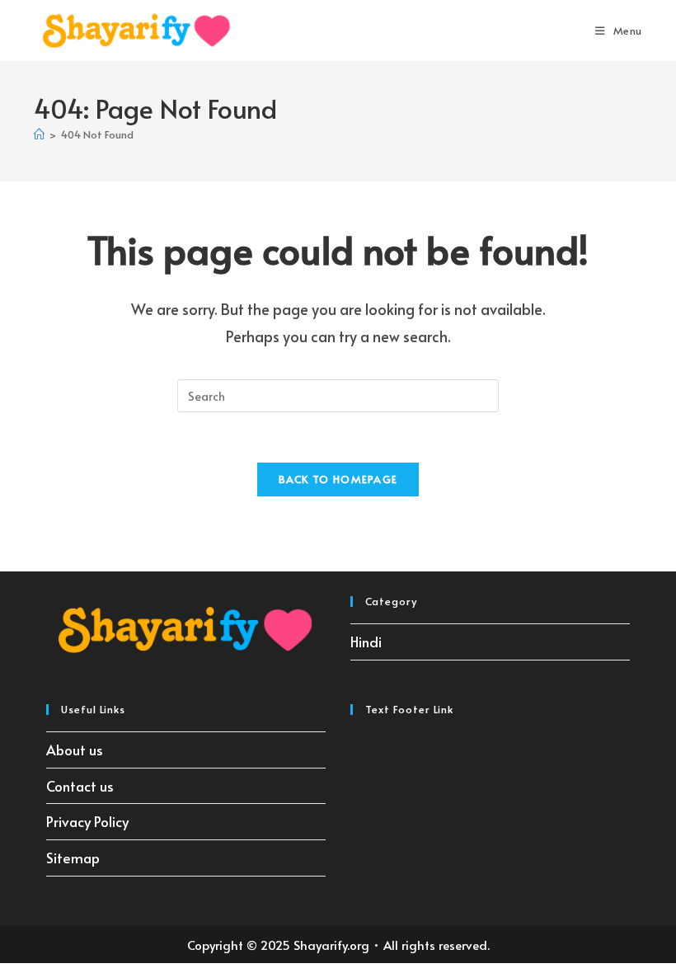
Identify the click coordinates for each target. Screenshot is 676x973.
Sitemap (73, 857)
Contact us (80, 786)
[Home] (39, 134)
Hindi (366, 641)
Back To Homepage (338, 479)
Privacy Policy (87, 821)
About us (74, 749)
